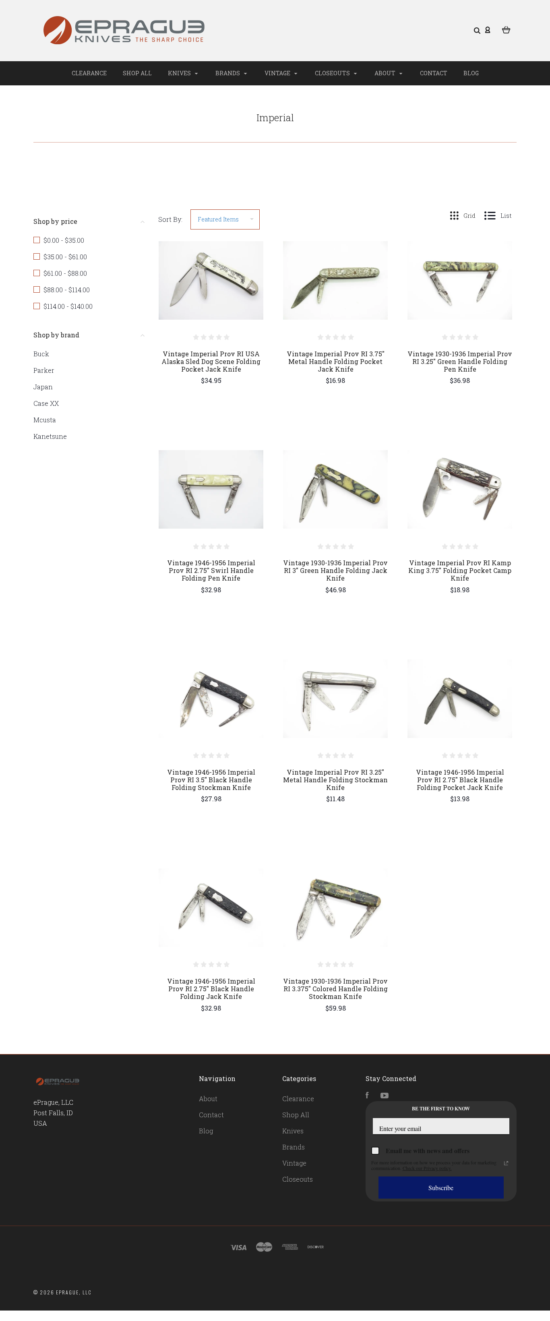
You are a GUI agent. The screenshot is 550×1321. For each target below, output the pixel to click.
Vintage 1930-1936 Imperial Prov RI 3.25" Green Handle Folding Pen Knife (459, 361)
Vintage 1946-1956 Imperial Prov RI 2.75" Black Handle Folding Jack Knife (211, 989)
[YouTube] (384, 1096)
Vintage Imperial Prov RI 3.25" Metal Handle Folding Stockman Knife (335, 780)
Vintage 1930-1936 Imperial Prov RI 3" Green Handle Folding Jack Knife (335, 570)
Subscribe (440, 1187)
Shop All (137, 73)
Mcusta (44, 420)
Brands (228, 73)
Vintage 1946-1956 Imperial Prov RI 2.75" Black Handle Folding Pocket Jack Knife (460, 780)
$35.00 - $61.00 (65, 256)
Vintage (278, 73)
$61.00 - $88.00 (65, 273)
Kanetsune (50, 436)
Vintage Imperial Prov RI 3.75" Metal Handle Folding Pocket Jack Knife (336, 361)
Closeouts (333, 73)
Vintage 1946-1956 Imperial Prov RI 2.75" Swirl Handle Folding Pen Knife (211, 570)
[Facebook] (367, 1096)
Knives (180, 73)
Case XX (46, 403)
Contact (433, 73)
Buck (41, 353)
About (385, 73)
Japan (43, 386)
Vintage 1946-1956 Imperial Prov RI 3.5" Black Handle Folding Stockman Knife (211, 780)
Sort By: (170, 219)
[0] (506, 29)
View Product (211, 297)
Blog (471, 73)
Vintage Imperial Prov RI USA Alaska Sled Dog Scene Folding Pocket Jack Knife (211, 361)
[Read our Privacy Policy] (506, 1163)
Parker (43, 370)
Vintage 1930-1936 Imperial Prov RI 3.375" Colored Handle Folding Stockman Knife (335, 989)
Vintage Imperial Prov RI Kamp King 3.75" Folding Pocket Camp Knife (459, 570)
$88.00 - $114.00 (66, 289)
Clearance (89, 73)
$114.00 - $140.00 (68, 306)
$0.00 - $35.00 (63, 240)
